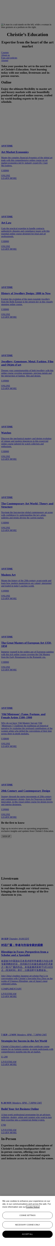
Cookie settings (28, 1215)
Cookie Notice (32, 1207)
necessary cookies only (27, 1225)
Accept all (27, 1234)
